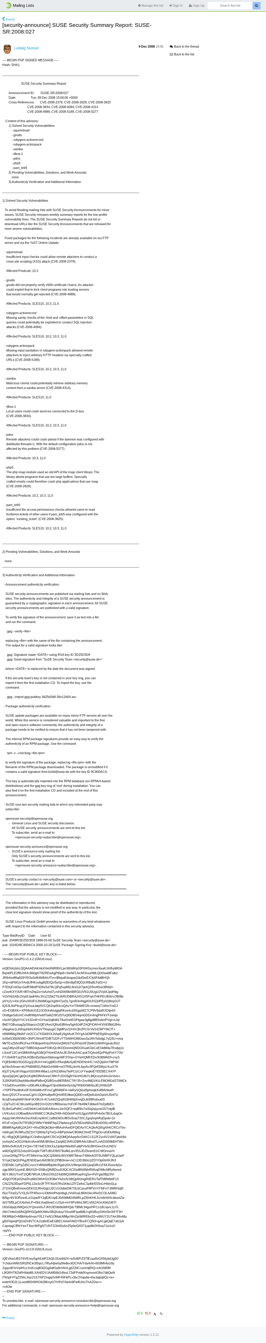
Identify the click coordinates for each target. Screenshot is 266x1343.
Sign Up (198, 5)
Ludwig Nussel (26, 48)
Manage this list (152, 5)
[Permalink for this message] (161, 1313)
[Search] (257, 5)
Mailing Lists (23, 5)
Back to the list (183, 54)
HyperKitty (131, 1334)
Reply (9, 1318)
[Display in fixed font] (155, 1314)
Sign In (177, 5)
